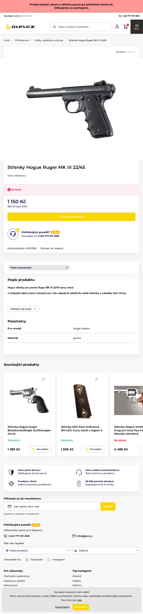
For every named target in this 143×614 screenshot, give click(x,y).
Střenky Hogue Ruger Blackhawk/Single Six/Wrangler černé (29, 430)
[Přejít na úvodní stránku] (20, 26)
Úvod (7, 40)
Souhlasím (81, 607)
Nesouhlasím (62, 607)
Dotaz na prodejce (71, 216)
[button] (136, 27)
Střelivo (77, 585)
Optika (76, 580)
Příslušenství (22, 40)
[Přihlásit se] (117, 27)
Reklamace (11, 585)
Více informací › (17, 175)
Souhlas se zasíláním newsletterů (21, 514)
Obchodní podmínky (16, 576)
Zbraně (76, 576)
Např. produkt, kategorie (74, 26)
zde (80, 600)
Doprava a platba (14, 580)
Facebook (37, 559)
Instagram (58, 559)
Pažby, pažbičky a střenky (49, 40)
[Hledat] (54, 27)
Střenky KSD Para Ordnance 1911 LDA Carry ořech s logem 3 (81, 428)
